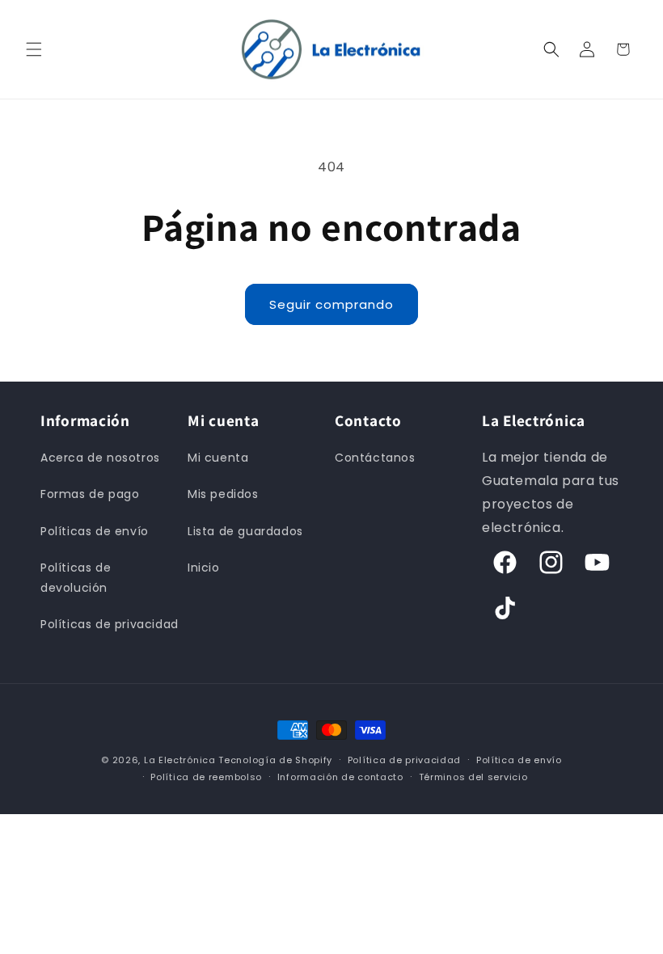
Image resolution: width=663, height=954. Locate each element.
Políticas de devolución (75, 577)
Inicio (204, 567)
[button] (34, 49)
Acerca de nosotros (100, 458)
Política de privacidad (404, 759)
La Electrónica (180, 759)
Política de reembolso (206, 776)
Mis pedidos (223, 494)
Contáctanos (375, 458)
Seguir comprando (331, 304)
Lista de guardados (245, 531)
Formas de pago (89, 494)
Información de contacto (340, 776)
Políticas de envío (94, 531)
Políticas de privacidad (109, 624)
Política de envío (519, 759)
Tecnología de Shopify (275, 759)
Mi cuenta (218, 458)
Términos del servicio (473, 776)
